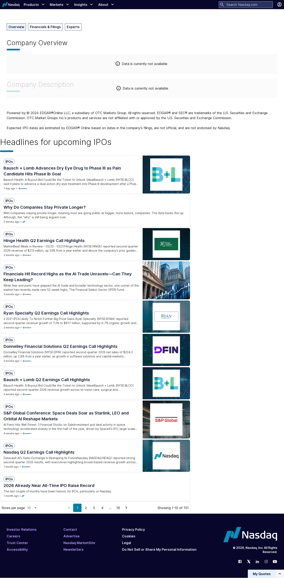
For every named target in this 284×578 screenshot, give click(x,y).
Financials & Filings (45, 27)
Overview (16, 27)
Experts (73, 27)
